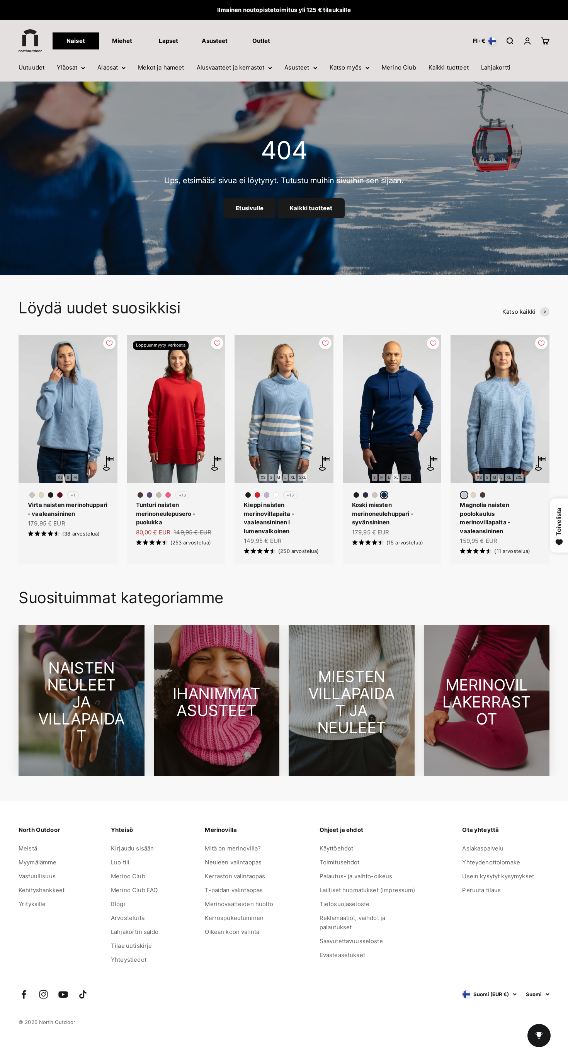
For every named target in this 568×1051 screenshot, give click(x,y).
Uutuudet (31, 67)
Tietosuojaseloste (345, 904)
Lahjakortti (496, 67)
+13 (182, 495)
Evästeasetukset (342, 955)
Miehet (122, 40)
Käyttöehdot (337, 848)
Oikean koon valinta (232, 931)
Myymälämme (38, 862)
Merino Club (399, 67)
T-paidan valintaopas (234, 890)
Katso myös (346, 67)
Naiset (75, 40)
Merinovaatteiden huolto (239, 904)
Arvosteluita (128, 918)
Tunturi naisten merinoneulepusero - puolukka (166, 513)
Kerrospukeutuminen (234, 918)
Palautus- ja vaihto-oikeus (356, 876)
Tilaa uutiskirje (131, 945)
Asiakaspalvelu (482, 848)
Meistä (28, 848)
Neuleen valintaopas (233, 862)
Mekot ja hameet (161, 67)
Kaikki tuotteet (449, 67)
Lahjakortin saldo (135, 931)
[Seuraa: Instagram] (43, 994)
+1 (73, 495)
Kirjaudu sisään (132, 848)
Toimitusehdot (340, 862)
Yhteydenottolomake (491, 862)
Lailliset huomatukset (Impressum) (367, 890)
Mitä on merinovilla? (233, 848)
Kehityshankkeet (42, 890)
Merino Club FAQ (134, 890)
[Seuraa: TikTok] (83, 994)
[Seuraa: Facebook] (24, 994)
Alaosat (107, 67)
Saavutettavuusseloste (351, 941)
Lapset (169, 40)
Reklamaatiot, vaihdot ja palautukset (353, 922)
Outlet (261, 40)
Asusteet (296, 67)
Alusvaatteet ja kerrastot (231, 67)
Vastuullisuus (37, 876)
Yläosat (67, 67)
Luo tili (120, 862)
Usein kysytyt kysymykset (498, 876)
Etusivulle (250, 208)
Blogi (118, 904)
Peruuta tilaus (481, 890)
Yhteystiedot (128, 959)
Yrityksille (32, 904)
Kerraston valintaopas (235, 876)
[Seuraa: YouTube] (63, 994)
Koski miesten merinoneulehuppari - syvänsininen (382, 513)
